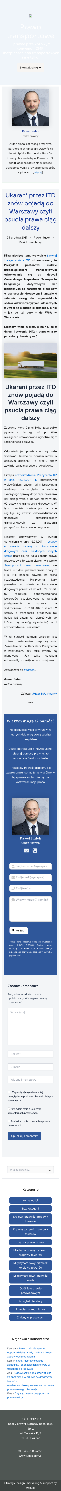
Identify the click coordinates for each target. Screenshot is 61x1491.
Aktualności (30, 1200)
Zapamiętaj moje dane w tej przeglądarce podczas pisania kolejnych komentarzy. (30, 1096)
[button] (57, 6)
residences (13, 1385)
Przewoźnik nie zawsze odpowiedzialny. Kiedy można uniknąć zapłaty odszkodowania (29, 1352)
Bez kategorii (30, 1208)
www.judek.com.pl (30, 1455)
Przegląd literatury (30, 1301)
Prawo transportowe (30, 31)
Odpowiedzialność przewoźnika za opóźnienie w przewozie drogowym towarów (29, 1377)
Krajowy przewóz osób (30, 1242)
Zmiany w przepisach (30, 1317)
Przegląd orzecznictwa (30, 1309)
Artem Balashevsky (44, 693)
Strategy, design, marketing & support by (30, 1483)
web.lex (30, 1487)
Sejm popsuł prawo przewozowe (26, 565)
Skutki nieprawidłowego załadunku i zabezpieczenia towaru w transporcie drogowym (28, 1364)
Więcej (38, 172)
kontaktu (29, 670)
